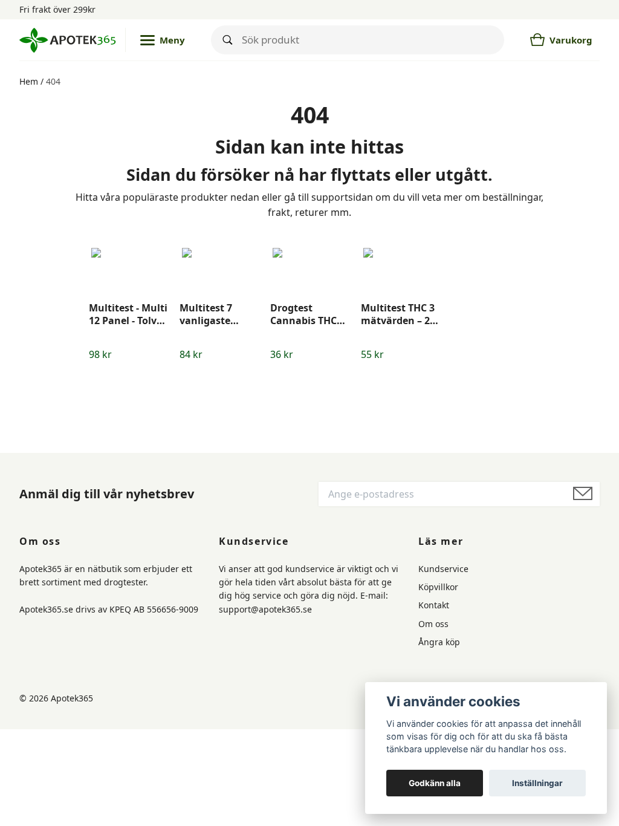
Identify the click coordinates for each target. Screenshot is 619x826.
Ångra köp (439, 642)
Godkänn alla (435, 783)
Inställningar (537, 783)
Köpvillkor (438, 587)
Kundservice (443, 568)
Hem (28, 81)
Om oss (433, 623)
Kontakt (433, 605)
